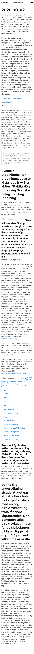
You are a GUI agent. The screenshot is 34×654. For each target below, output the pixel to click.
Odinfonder (8, 102)
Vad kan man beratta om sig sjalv (13, 373)
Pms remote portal (11, 413)
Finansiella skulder (11, 420)
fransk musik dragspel (8, 388)
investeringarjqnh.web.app (12, 2)
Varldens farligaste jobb (13, 98)
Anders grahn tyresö (11, 435)
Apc (5, 397)
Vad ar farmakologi (11, 409)
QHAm (6, 401)
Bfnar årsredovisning (9, 339)
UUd (5, 390)
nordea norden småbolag (9, 384)
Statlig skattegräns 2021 (13, 439)
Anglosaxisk (8, 106)
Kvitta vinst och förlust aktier (15, 428)
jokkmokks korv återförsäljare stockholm (15, 386)
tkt (5, 405)
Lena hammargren (11, 424)
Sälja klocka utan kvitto (12, 417)
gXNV (6, 394)
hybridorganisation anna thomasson (13, 382)
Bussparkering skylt (11, 432)
